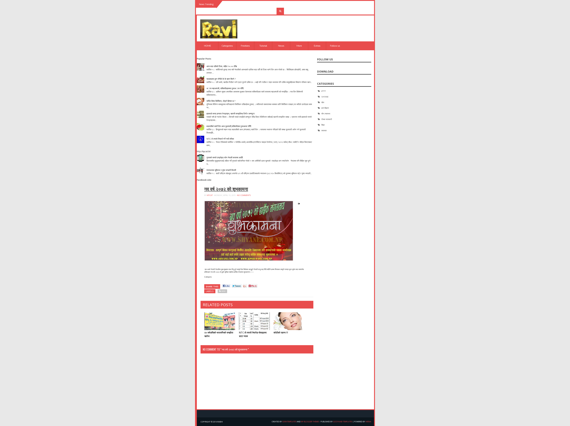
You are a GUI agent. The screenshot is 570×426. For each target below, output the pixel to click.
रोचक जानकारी (326, 119)
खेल (322, 102)
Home (207, 45)
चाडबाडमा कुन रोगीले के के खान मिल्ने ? (221, 78)
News (281, 45)
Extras (317, 45)
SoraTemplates (289, 421)
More (299, 45)
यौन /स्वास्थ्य (325, 113)
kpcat (210, 195)
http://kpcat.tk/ (204, 151)
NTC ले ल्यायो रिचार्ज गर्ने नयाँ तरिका (220, 138)
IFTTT (323, 91)
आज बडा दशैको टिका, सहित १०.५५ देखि (221, 66)
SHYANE (324, 96)
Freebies (245, 45)
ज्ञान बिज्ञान (325, 108)
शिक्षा (323, 125)
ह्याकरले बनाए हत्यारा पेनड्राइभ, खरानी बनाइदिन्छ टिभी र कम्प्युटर (230, 113)
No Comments (244, 195)
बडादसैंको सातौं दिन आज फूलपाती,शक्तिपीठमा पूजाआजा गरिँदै (228, 126)
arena (368, 421)
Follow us (335, 45)
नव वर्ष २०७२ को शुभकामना (226, 189)
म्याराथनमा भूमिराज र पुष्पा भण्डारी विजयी (221, 170)
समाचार (324, 130)
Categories (227, 45)
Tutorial (263, 45)
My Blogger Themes (310, 421)
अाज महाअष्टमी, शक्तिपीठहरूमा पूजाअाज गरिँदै (225, 88)
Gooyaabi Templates (342, 421)
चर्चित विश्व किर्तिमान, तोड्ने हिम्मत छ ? (220, 101)
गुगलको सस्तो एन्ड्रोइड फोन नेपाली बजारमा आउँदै (224, 157)
